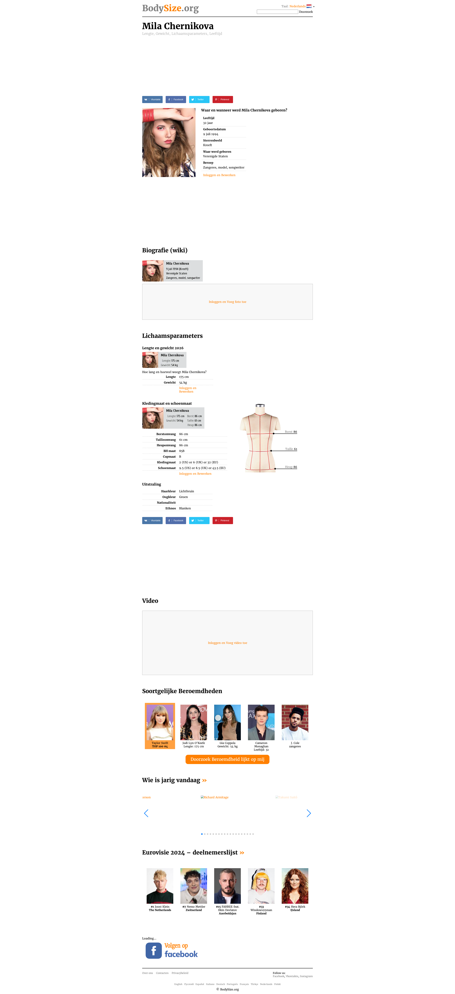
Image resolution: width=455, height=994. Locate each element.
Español (200, 984)
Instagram (306, 976)
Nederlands (266, 984)
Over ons (147, 973)
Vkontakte (292, 976)
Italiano (210, 984)
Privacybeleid (180, 973)
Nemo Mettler (193, 908)
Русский (189, 984)
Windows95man (261, 908)
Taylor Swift (160, 744)
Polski (277, 984)
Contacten (162, 973)
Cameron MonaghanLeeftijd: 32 (261, 744)
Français (244, 984)
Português (232, 984)
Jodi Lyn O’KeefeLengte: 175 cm (194, 744)
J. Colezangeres (295, 744)
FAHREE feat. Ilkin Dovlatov (227, 908)
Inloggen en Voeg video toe (227, 643)
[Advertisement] (227, 62)
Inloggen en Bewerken (219, 175)
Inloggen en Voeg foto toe (227, 302)
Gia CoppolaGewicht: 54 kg (228, 744)
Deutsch (220, 984)
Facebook (278, 976)
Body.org (170, 8)
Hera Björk (295, 908)
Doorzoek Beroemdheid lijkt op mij (227, 759)
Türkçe (254, 984)
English (178, 984)
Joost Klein (160, 908)
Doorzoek (306, 12)
